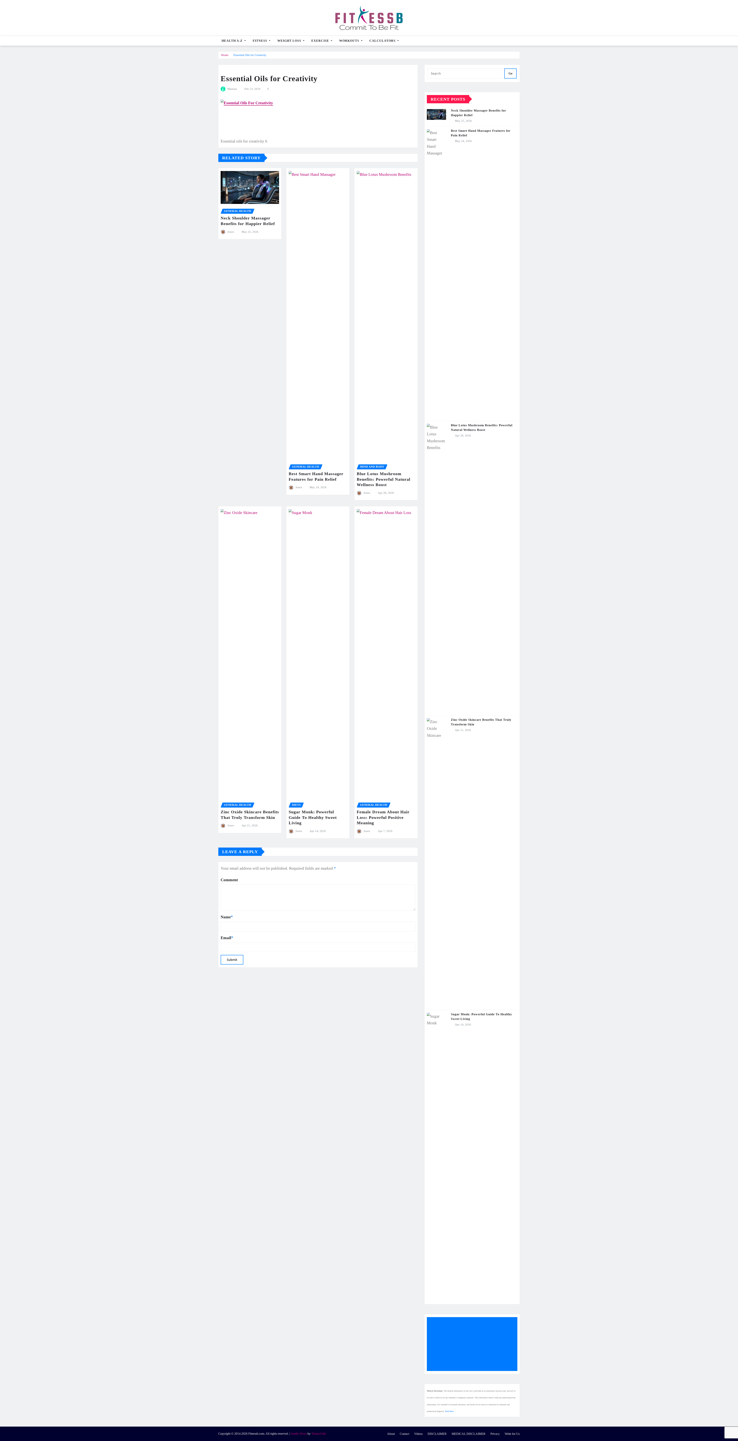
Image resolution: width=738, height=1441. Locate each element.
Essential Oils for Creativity (250, 55)
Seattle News (299, 1433)
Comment (229, 880)
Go (510, 73)
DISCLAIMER (437, 1433)
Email (227, 937)
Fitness (260, 40)
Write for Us (512, 1433)
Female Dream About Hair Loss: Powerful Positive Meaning (383, 817)
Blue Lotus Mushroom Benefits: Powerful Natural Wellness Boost (383, 479)
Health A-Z (233, 40)
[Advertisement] (473, 1344)
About (391, 1433)
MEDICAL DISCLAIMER (468, 1433)
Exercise (320, 40)
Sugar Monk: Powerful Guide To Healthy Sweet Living (313, 817)
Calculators (382, 40)
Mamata (232, 88)
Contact (404, 1433)
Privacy (495, 1433)
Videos (418, 1433)
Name (227, 917)
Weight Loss (289, 40)
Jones (230, 231)
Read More (449, 1411)
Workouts (349, 40)
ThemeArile (318, 1433)
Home (225, 55)
